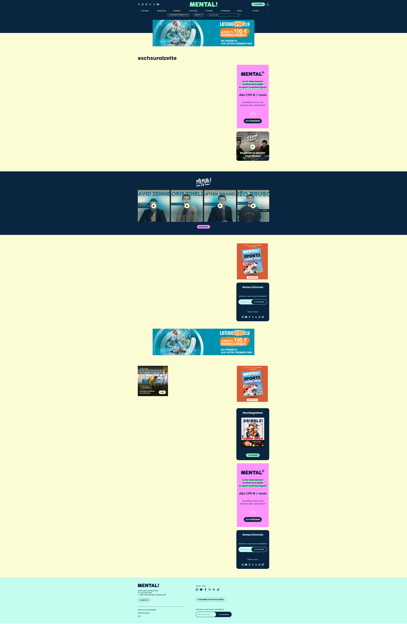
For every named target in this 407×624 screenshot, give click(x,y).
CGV (139, 616)
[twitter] (154, 4)
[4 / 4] (252, 432)
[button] (268, 10)
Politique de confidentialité (147, 610)
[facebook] (139, 4)
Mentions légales (144, 613)
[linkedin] (150, 4)
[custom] (146, 4)
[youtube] (158, 4)
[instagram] (143, 4)
